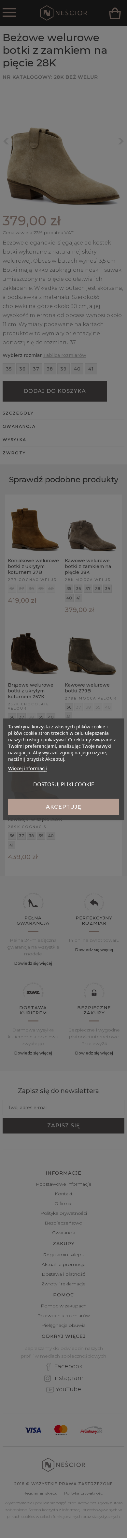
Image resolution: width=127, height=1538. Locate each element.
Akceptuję (63, 806)
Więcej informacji (27, 768)
